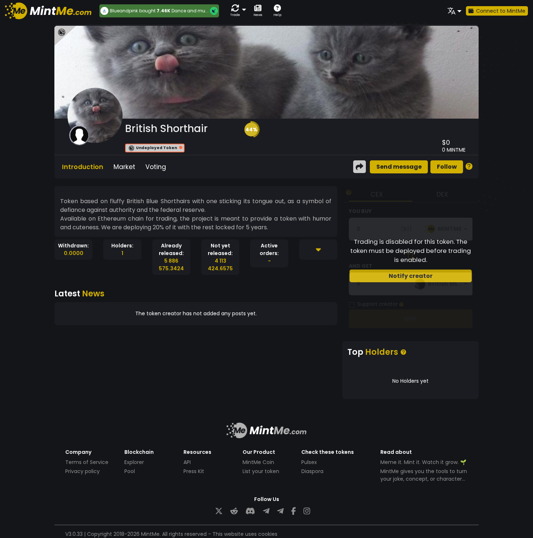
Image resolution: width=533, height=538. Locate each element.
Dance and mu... (190, 11)
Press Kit (193, 471)
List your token (261, 471)
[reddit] (234, 511)
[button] (237, 10)
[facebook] (293, 511)
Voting (155, 167)
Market (124, 167)
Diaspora (312, 471)
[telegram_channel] (280, 511)
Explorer (134, 462)
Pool (129, 471)
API (187, 462)
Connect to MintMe (500, 11)
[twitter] (219, 511)
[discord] (250, 511)
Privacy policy (82, 471)
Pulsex (309, 462)
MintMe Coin (258, 462)
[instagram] (306, 511)
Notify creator (411, 276)
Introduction (82, 167)
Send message (399, 167)
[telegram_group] (266, 511)
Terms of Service (86, 462)
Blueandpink (124, 11)
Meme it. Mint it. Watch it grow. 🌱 (423, 462)
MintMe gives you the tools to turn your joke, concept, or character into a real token (423, 479)
